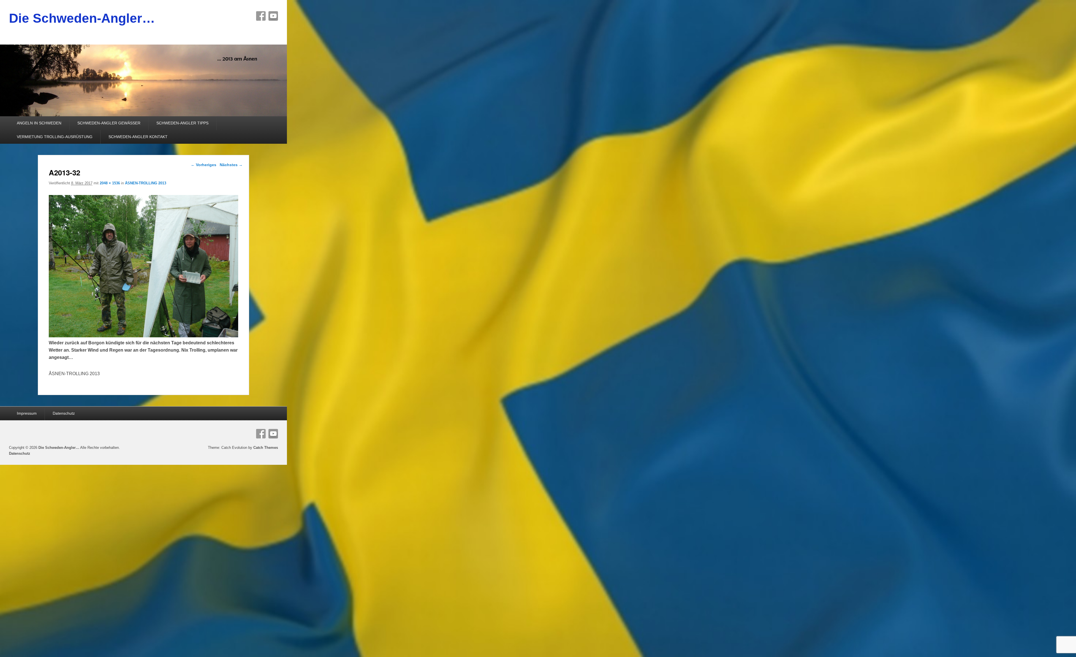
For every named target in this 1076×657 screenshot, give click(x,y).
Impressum (27, 413)
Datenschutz (64, 413)
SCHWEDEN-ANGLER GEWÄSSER (108, 123)
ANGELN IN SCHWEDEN (39, 123)
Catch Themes (265, 447)
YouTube (273, 16)
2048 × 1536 (110, 183)
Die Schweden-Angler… (82, 18)
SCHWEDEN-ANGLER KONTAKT (138, 136)
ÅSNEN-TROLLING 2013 (145, 183)
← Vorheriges (203, 164)
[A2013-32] (143, 335)
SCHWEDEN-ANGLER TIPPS (182, 123)
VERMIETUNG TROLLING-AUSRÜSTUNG (54, 136)
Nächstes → (231, 164)
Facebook (261, 16)
